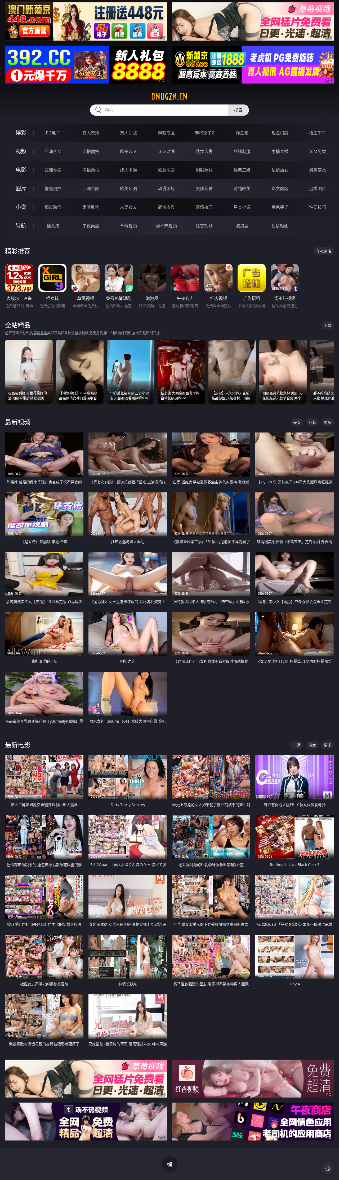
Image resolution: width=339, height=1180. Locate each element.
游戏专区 (166, 133)
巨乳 (312, 422)
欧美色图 (128, 188)
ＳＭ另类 (317, 151)
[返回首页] (327, 1168)
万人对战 (128, 133)
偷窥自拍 (52, 188)
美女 (297, 422)
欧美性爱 (166, 170)
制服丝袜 (204, 170)
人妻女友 (128, 207)
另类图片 (317, 188)
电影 (21, 169)
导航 (21, 225)
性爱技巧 (317, 207)
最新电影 (17, 744)
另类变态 (317, 170)
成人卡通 (128, 170)
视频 (21, 151)
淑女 (312, 745)
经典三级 (242, 170)
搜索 (238, 110)
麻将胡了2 (204, 133)
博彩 (21, 132)
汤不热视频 (166, 226)
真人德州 (90, 133)
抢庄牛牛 (317, 133)
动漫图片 (166, 188)
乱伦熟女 (279, 170)
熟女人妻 (204, 151)
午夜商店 (90, 226)
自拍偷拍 (90, 151)
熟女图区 (279, 188)
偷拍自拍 (90, 170)
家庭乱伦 (90, 207)
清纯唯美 (242, 188)
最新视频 (17, 422)
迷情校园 (204, 207)
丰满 (297, 745)
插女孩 (53, 226)
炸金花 (242, 133)
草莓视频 (128, 226)
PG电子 (53, 133)
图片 (21, 188)
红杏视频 (204, 226)
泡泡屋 (242, 226)
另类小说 (242, 207)
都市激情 (52, 207)
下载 (327, 325)
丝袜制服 (242, 151)
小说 (21, 207)
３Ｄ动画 (166, 151)
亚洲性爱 (52, 170)
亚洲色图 (90, 188)
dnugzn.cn (169, 96)
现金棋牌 (279, 133)
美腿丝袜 (204, 188)
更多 (327, 422)
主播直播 (279, 151)
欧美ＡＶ (128, 151)
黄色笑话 (279, 207)
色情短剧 (279, 226)
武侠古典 (166, 207)
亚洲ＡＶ (52, 151)
